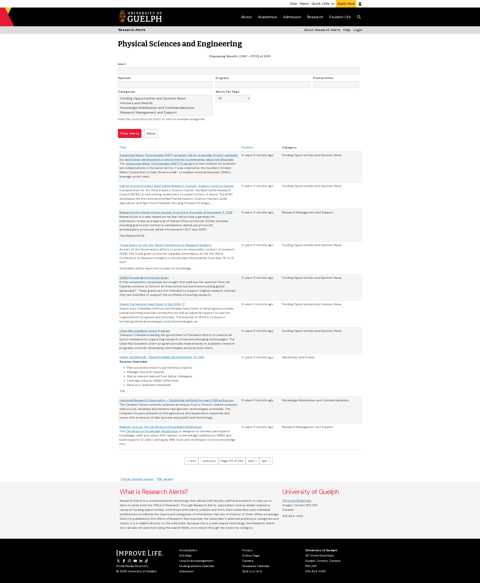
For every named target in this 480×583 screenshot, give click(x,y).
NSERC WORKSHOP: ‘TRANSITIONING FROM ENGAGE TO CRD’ (162, 357)
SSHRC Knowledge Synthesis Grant (144, 278)
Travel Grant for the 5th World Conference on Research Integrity (165, 245)
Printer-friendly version (137, 479)
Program (222, 78)
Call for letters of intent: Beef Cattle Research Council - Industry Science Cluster (176, 186)
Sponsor (124, 78)
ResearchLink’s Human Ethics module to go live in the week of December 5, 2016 (175, 212)
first (194, 461)
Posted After (323, 78)
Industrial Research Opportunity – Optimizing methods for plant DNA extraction (176, 400)
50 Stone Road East (296, 501)
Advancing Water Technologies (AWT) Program (159, 164)
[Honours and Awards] (165, 103)
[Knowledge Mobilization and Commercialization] (165, 107)
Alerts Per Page (227, 92)
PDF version (165, 479)
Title (122, 147)
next (254, 461)
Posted (247, 147)
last (267, 461)
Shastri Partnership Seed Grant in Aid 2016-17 (152, 304)
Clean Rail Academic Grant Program (144, 331)
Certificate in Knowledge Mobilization (152, 431)
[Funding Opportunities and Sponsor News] (165, 98)
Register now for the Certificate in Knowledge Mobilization (160, 427)
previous (210, 461)
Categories (126, 92)
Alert (122, 64)
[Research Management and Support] (165, 112)
